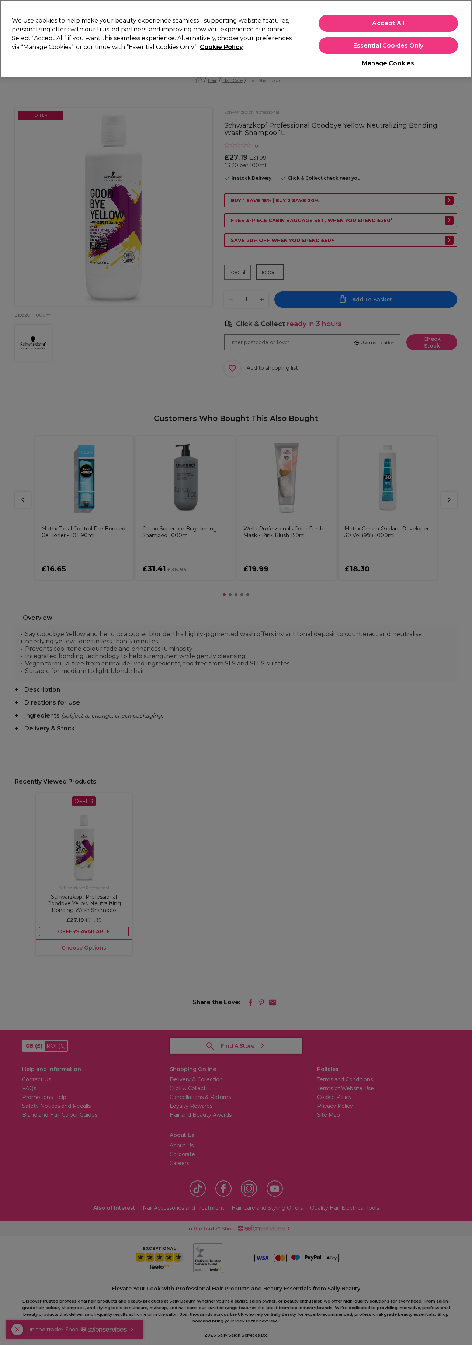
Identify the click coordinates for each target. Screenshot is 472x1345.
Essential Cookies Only (388, 45)
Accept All (388, 23)
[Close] (460, 38)
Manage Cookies (388, 63)
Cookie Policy (221, 47)
